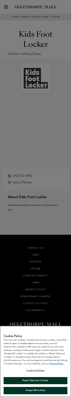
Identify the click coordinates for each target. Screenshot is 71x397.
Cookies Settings (35, 371)
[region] (35, 361)
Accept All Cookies (35, 390)
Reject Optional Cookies (35, 380)
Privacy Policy (56, 364)
